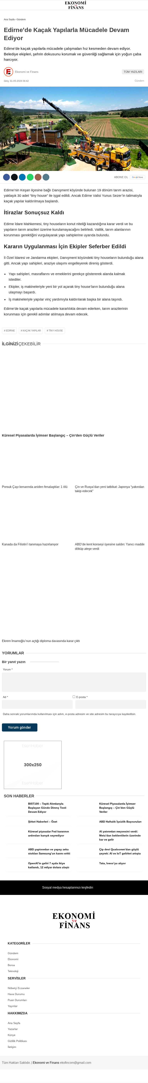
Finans (10, 47)
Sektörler (13, 70)
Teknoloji (13, 78)
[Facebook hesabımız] (24, 1077)
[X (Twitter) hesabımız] (47, 1077)
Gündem (11, 31)
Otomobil (12, 86)
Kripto (10, 63)
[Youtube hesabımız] (94, 1077)
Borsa (10, 55)
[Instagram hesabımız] (71, 1077)
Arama (108, 18)
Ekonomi (12, 39)
